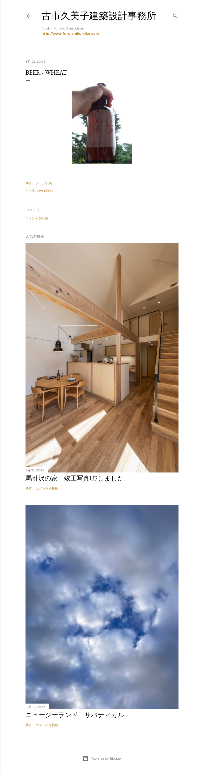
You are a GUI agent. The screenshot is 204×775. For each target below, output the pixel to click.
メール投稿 (44, 183)
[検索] (175, 15)
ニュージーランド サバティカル (75, 715)
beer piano (45, 190)
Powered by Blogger (106, 758)
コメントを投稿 (37, 218)
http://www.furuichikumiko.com (70, 34)
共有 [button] (29, 183)
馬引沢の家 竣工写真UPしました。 (78, 478)
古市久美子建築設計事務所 (98, 16)
